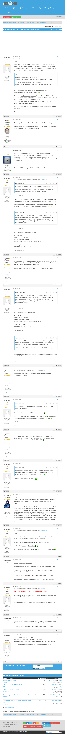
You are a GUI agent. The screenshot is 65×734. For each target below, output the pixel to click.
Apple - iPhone (30, 22)
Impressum (13, 724)
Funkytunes (6, 691)
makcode (44, 58)
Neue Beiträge (37, 8)
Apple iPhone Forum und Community (13, 22)
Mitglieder (47, 725)
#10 (57, 463)
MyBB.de (16, 731)
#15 (57, 618)
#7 (57, 369)
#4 (57, 177)
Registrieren (17, 17)
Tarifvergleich (25, 8)
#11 (57, 494)
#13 (57, 559)
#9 (57, 433)
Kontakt (47, 723)
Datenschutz (6, 726)
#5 (57, 258)
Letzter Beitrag (52, 680)
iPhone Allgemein (41, 22)
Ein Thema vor (20, 665)
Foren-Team (56, 723)
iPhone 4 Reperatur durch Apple (12, 689)
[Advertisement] (32, 44)
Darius (60, 680)
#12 (57, 528)
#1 (57, 56)
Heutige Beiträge (50, 8)
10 (40, 700)
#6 (57, 288)
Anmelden (7, 17)
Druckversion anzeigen (9, 707)
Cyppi (4, 698)
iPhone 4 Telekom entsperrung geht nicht (14, 684)
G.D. (4, 686)
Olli (43, 588)
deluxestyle (59, 686)
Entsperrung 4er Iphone (9, 680)
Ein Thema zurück (10, 665)
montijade (59, 702)
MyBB (25, 731)
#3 (57, 150)
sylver (43, 370)
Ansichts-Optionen (56, 29)
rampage (5, 704)
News (16, 8)
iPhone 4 (50, 22)
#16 (57, 634)
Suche (8, 12)
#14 (57, 586)
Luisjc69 (5, 682)
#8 (57, 399)
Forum (8, 8)
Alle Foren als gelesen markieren (33, 726)
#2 (57, 119)
